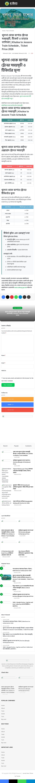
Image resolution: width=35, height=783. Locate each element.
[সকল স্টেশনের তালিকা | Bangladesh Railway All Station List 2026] (7, 503)
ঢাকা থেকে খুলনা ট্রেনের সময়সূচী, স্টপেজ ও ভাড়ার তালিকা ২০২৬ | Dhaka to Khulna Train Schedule (23, 453)
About (3, 708)
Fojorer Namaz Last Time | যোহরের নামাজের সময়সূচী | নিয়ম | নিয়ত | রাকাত (23, 471)
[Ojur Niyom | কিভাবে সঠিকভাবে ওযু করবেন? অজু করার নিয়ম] (26, 545)
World (3, 714)
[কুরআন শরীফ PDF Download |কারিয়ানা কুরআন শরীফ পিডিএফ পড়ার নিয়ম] (7, 491)
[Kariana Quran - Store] (11, 3)
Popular (16, 446)
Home (3, 31)
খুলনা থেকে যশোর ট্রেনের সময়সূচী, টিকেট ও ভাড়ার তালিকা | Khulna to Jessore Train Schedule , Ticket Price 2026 (23, 578)
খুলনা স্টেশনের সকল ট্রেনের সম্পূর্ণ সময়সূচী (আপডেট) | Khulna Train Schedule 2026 (17, 313)
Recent (5, 446)
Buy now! (3, 719)
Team (2, 711)
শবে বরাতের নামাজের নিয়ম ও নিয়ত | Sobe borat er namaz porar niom (22, 570)
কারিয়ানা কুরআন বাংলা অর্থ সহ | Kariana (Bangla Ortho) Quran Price (22, 462)
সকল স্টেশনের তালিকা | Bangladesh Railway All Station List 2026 (22, 502)
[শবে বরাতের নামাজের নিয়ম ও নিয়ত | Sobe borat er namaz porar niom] (6, 570)
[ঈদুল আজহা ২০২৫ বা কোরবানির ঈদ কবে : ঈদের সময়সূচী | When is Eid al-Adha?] (6, 587)
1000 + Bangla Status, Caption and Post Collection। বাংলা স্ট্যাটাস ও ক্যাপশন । (23, 604)
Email (3, 363)
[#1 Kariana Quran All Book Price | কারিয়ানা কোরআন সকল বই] (9, 545)
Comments (28, 446)
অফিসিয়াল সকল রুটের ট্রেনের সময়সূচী (12, 105)
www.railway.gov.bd (20, 287)
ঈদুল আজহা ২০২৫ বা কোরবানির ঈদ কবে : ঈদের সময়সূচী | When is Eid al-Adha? (23, 588)
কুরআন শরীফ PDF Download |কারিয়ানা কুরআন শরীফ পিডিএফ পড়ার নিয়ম (23, 487)
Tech (2, 717)
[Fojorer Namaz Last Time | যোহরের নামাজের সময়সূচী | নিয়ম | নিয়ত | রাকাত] (7, 475)
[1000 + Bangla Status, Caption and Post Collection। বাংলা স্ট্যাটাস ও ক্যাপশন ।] (6, 604)
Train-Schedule (10, 31)
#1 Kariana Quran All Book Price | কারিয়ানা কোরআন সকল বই (7, 553)
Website (3, 371)
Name (3, 355)
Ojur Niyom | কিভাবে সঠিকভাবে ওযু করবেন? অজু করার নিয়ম (25, 553)
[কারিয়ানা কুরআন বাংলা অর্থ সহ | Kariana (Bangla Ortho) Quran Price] (7, 462)
